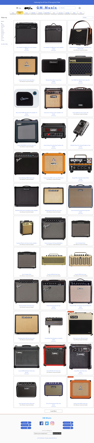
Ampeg (2, 24)
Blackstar (3, 26)
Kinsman (2, 32)
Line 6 (2, 35)
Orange (2, 37)
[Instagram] (52, 423)
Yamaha (2, 40)
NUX (2, 36)
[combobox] (88, 17)
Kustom (2, 33)
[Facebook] (41, 423)
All (1, 23)
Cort (2, 28)
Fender (2, 29)
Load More (53, 411)
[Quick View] (26, 33)
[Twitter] (47, 423)
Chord (2, 27)
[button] (81, 8)
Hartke (2, 31)
